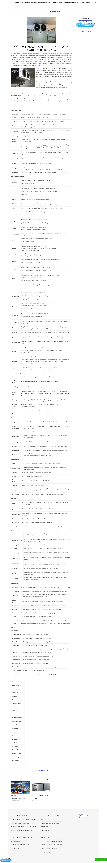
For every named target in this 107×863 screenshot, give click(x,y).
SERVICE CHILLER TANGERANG (79, 7)
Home (17, 2)
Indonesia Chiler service (71, 2)
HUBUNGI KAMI (85, 2)
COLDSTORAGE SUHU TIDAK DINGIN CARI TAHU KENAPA (41, 48)
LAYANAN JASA (57, 2)
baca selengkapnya (41, 770)
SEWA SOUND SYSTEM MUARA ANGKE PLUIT (23, 827)
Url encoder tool (83, 818)
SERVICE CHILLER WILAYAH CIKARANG (30, 7)
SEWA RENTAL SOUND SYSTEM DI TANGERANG (35, 2)
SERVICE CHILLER (54, 11)
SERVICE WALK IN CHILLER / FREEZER (56, 7)
